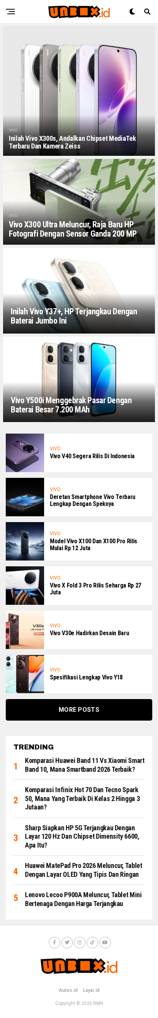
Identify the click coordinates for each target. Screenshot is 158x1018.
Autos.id (68, 990)
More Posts (79, 709)
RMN (98, 1003)
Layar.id (91, 990)
